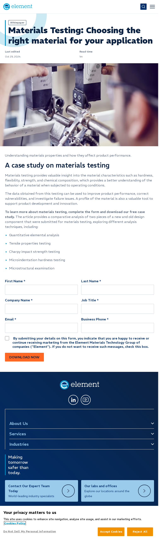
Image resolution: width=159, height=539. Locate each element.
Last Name (90, 281)
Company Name (17, 300)
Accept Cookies (109, 531)
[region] (78, 522)
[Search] (143, 7)
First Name (14, 281)
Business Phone (93, 319)
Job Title (88, 300)
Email (9, 319)
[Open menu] (152, 6)
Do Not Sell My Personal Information (29, 531)
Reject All (138, 531)
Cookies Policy (14, 523)
